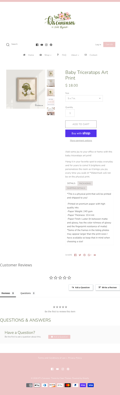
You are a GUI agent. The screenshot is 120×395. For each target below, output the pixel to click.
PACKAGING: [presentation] (85, 183)
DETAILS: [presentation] (71, 183)
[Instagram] (46, 45)
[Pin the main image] (84, 255)
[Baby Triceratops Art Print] (25, 89)
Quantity (69, 107)
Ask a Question (60, 337)
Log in (98, 44)
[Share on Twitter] (80, 255)
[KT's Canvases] (60, 6)
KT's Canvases (44, 378)
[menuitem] (28, 55)
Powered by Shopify (80, 378)
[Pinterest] (51, 45)
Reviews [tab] (6, 293)
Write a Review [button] (109, 287)
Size (67, 93)
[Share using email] (95, 255)
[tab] (71, 183)
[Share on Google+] (89, 255)
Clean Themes (65, 378)
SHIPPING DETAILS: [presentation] (76, 188)
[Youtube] (42, 45)
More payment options (81, 140)
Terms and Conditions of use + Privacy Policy (60, 358)
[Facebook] (37, 45)
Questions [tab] (25, 293)
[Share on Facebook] (75, 255)
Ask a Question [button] (82, 287)
